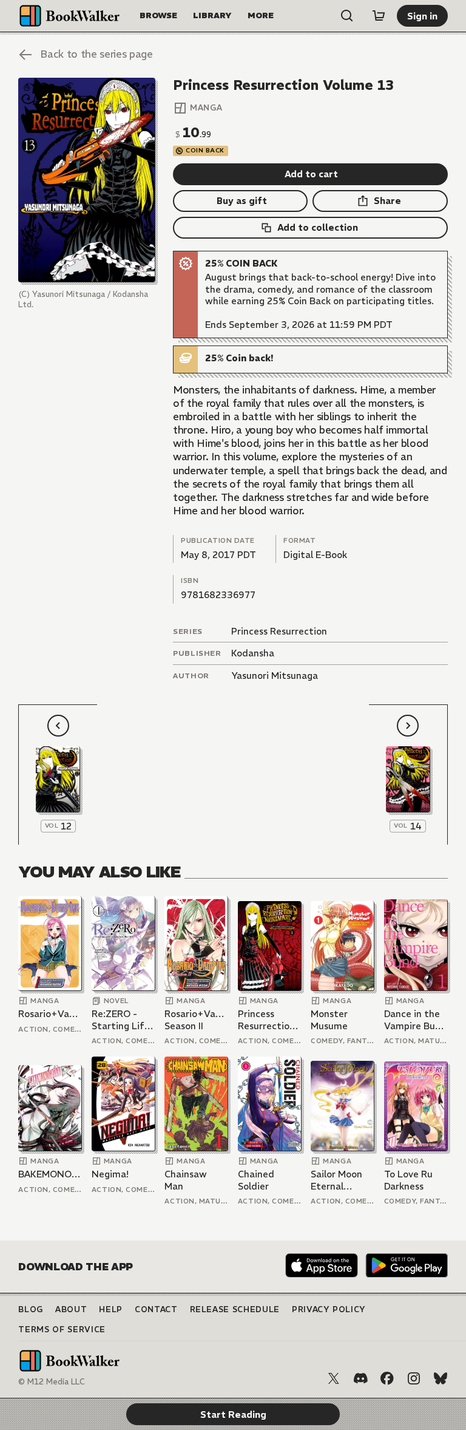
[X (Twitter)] (333, 1378)
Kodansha (252, 653)
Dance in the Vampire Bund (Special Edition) (415, 1020)
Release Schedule (235, 1309)
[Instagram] (414, 1378)
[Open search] (347, 15)
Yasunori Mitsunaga (274, 675)
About (71, 1309)
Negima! (110, 1174)
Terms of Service (61, 1329)
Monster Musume (329, 1020)
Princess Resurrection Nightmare (266, 1020)
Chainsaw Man (185, 1180)
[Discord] (360, 1378)
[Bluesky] (440, 1378)
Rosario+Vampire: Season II (196, 1020)
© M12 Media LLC (51, 1382)
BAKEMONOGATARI (50, 1174)
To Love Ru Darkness (408, 1180)
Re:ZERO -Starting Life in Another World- (121, 1020)
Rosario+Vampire (50, 1014)
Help (111, 1309)
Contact (156, 1309)
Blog (30, 1309)
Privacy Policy (329, 1309)
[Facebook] (387, 1378)
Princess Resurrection (279, 631)
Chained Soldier (256, 1180)
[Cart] (378, 15)
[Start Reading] (86, 180)
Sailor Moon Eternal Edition (336, 1180)
